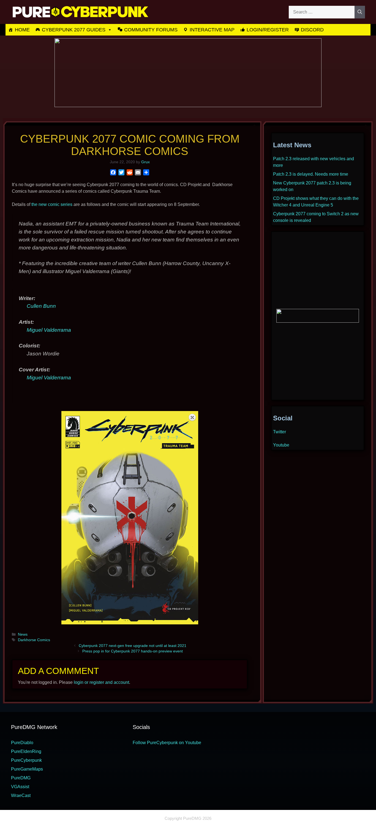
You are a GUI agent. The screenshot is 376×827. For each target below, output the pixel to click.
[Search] (360, 12)
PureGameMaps (27, 769)
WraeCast (21, 795)
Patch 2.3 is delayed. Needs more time (310, 174)
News (23, 634)
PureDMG (21, 778)
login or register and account (101, 682)
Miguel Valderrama (49, 330)
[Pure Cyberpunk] (80, 11)
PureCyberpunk (26, 760)
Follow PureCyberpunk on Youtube (167, 742)
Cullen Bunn (41, 306)
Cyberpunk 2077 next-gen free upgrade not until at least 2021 (132, 646)
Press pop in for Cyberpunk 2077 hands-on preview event (132, 651)
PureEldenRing (26, 751)
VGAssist (20, 786)
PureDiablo (22, 742)
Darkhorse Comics (34, 640)
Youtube (281, 445)
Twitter (279, 431)
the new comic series (51, 204)
